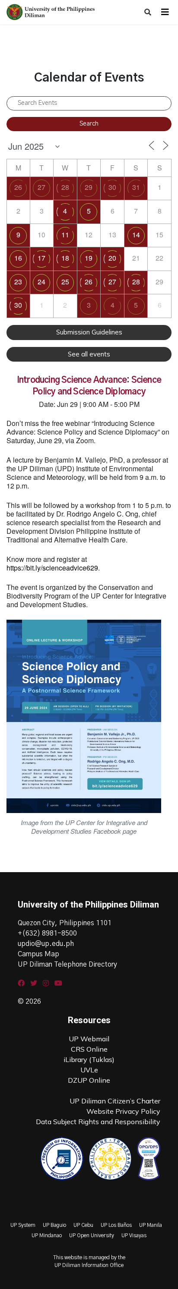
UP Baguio (54, 1225)
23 (18, 282)
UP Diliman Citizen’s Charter (115, 1101)
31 (136, 187)
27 (41, 187)
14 (136, 235)
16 (18, 258)
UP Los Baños (116, 1225)
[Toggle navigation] (165, 12)
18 (65, 258)
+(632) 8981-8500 (47, 933)
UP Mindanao (47, 1235)
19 (88, 258)
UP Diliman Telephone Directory (67, 964)
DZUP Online (89, 1080)
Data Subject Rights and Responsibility (98, 1121)
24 (41, 282)
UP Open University (91, 1235)
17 (41, 258)
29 (88, 187)
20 (112, 258)
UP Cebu (83, 1225)
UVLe (89, 1069)
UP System (22, 1225)
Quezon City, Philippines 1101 (64, 923)
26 (18, 187)
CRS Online (89, 1049)
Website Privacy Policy (123, 1111)
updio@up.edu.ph (46, 943)
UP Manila (150, 1225)
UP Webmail (89, 1038)
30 (112, 187)
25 (65, 282)
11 (65, 235)
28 (65, 187)
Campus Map (38, 954)
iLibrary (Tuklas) (89, 1059)
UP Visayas (133, 1235)
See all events (89, 354)
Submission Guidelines (89, 332)
